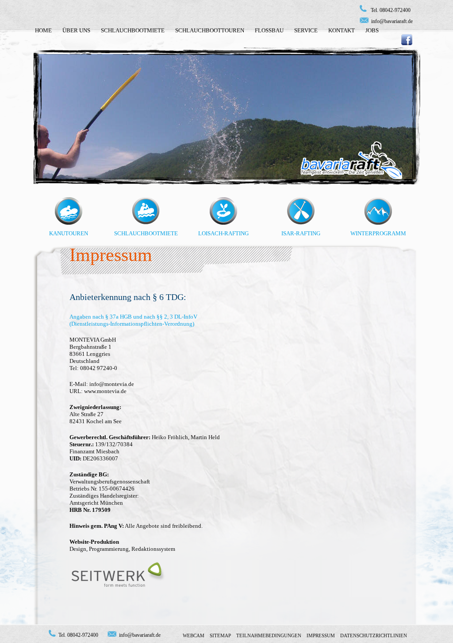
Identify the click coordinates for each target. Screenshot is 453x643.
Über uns (76, 30)
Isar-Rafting (300, 233)
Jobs (372, 30)
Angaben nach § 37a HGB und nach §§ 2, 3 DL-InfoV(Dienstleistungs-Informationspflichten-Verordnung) (133, 320)
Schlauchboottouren (209, 30)
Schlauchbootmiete (133, 30)
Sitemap (220, 635)
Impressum (321, 635)
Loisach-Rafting (223, 233)
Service (306, 30)
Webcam (193, 635)
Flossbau (269, 30)
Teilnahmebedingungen (268, 635)
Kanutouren (68, 233)
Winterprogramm (378, 233)
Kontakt (341, 30)
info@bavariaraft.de (392, 21)
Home (43, 30)
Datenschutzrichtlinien (373, 635)
